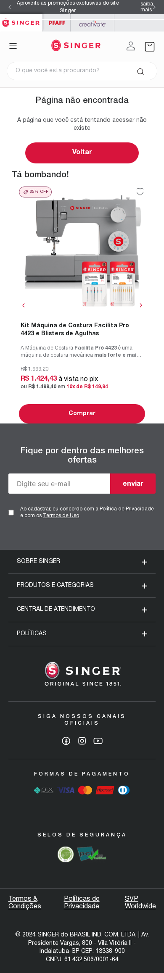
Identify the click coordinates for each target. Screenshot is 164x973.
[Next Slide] (154, 7)
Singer (21, 18)
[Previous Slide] (10, 7)
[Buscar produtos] (140, 71)
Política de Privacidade (127, 509)
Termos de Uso (61, 515)
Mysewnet (92, 23)
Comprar (82, 413)
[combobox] (82, 71)
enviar (133, 483)
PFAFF (56, 23)
